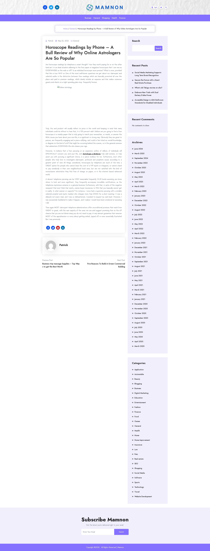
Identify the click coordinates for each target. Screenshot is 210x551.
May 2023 (139, 177)
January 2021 (140, 299)
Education (139, 398)
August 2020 (140, 322)
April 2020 (139, 341)
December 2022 (141, 200)
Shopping (106, 18)
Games (137, 421)
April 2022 (139, 228)
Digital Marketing (141, 393)
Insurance (138, 445)
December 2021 (141, 247)
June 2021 (139, 275)
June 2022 (139, 219)
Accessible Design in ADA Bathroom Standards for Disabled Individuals (149, 101)
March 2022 (139, 233)
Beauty (137, 379)
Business (88, 18)
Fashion (138, 407)
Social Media (140, 473)
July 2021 (138, 271)
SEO (136, 463)
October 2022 (140, 205)
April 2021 (139, 285)
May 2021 (139, 280)
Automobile (139, 374)
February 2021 (140, 294)
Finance (122, 18)
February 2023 (140, 191)
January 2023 (140, 196)
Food (137, 416)
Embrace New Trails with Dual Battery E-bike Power (146, 94)
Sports (137, 482)
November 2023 (141, 163)
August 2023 (140, 172)
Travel (137, 492)
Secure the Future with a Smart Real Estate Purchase (147, 81)
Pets (136, 454)
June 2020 (139, 332)
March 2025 (139, 153)
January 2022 (140, 243)
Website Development (143, 496)
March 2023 (139, 186)
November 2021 (141, 252)
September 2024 (141, 158)
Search (136, 40)
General (96, 18)
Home (65, 28)
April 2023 (139, 181)
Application (139, 369)
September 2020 (141, 318)
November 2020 (141, 308)
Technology (139, 487)
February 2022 (140, 238)
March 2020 (139, 346)
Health (114, 18)
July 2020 (138, 327)
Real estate (139, 459)
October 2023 (140, 167)
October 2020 (140, 313)
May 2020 (139, 337)
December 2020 (141, 304)
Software (138, 477)
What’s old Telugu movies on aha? (148, 87)
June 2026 (139, 149)
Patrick (63, 245)
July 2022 (138, 214)
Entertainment (140, 402)
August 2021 (140, 266)
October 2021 (140, 257)
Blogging (138, 383)
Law (136, 449)
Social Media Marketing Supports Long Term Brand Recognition (148, 74)
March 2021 (139, 290)
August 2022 (140, 210)
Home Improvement (142, 440)
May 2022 (139, 224)
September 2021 (141, 261)
